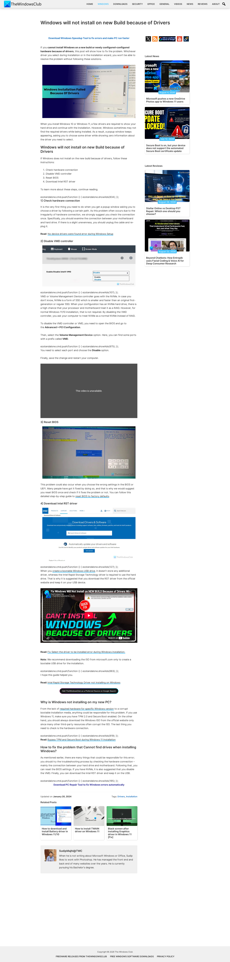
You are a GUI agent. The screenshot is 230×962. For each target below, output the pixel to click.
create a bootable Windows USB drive (73, 570)
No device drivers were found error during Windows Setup (80, 233)
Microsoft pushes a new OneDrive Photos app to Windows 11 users (165, 100)
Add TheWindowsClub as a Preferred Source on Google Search (89, 691)
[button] (224, 4)
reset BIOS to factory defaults (92, 496)
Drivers (121, 796)
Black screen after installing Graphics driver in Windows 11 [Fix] (120, 833)
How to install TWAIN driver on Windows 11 (87, 830)
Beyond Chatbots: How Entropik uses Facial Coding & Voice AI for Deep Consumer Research (165, 260)
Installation (131, 796)
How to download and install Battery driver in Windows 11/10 (55, 831)
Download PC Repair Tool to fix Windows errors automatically (89, 784)
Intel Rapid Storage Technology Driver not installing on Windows (84, 682)
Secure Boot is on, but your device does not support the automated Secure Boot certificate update (165, 148)
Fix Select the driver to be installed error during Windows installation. (86, 652)
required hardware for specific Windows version (87, 708)
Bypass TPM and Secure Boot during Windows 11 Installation (82, 739)
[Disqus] (88, 912)
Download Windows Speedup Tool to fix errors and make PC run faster (88, 38)
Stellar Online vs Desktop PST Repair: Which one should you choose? (163, 211)
